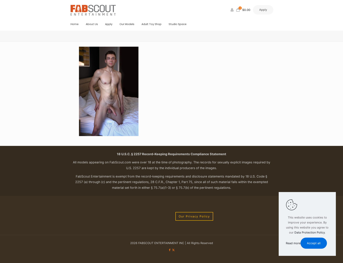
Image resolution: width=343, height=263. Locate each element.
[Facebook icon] (169, 250)
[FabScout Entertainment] (93, 10)
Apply (263, 9)
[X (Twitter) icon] (173, 250)
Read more (293, 243)
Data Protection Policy (309, 232)
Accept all (313, 243)
